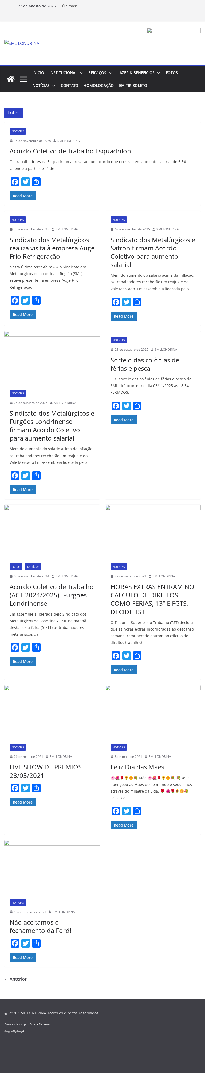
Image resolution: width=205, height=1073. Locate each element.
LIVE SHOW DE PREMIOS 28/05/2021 (46, 770)
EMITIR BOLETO (133, 85)
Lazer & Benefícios (136, 72)
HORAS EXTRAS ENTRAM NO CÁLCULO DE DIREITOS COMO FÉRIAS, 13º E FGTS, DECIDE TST (152, 599)
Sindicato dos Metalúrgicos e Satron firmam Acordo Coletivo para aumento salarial (153, 252)
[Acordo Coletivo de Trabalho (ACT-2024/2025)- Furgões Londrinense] (52, 531)
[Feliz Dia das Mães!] (153, 711)
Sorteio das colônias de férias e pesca (145, 364)
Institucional (63, 72)
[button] (80, 72)
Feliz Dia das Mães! (138, 766)
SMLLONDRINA (68, 140)
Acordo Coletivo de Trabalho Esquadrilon (70, 150)
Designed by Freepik (14, 1031)
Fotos (172, 72)
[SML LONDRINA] (10, 79)
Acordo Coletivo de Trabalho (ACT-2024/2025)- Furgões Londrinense (52, 595)
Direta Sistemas (40, 1024)
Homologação (99, 85)
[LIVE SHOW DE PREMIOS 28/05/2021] (52, 711)
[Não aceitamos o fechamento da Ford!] (52, 866)
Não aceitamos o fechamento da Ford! (40, 926)
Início (38, 72)
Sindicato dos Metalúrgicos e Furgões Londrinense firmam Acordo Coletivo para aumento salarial (52, 426)
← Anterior (15, 979)
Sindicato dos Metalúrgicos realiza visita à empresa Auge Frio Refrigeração (52, 248)
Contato (69, 85)
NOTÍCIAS (41, 85)
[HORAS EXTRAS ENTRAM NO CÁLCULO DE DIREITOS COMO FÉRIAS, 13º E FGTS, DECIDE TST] (153, 531)
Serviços (97, 72)
